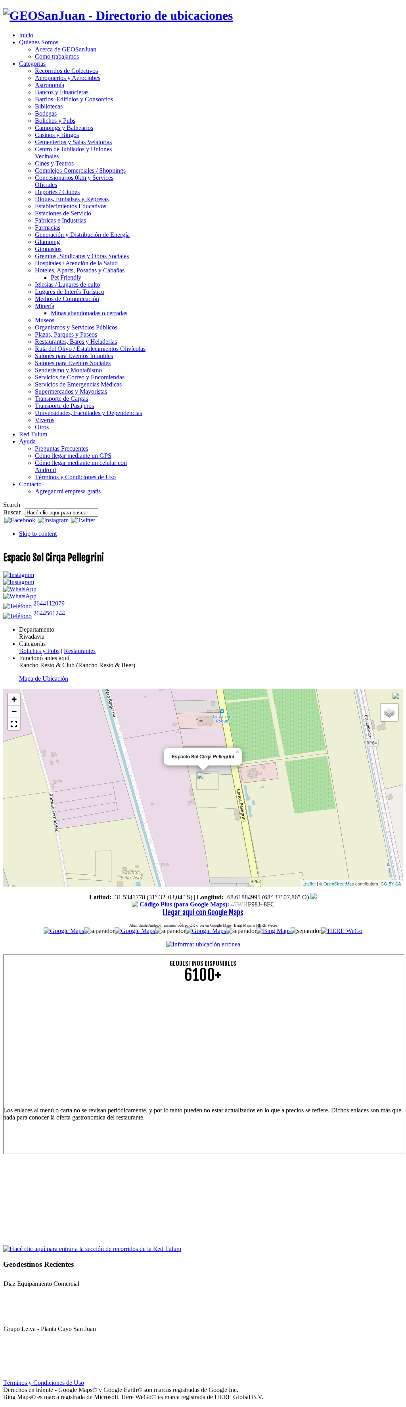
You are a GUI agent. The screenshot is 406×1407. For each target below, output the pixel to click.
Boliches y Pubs (39, 650)
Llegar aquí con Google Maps (203, 912)
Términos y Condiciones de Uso (43, 1382)
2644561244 (49, 613)
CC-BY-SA (391, 883)
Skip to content (38, 533)
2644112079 (49, 603)
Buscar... (14, 512)
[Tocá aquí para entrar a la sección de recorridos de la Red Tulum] (92, 1248)
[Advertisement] (203, 1045)
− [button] (14, 711)
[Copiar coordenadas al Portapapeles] (313, 897)
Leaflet (309, 883)
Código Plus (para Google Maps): (183, 904)
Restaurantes (80, 650)
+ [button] (14, 699)
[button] (14, 724)
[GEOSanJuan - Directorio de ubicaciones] (118, 15)
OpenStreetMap (339, 883)
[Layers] (389, 712)
